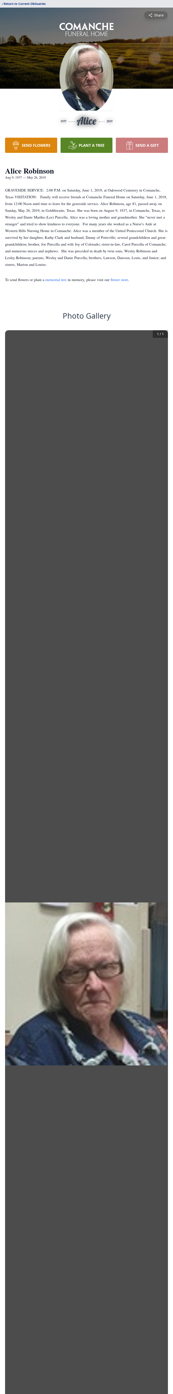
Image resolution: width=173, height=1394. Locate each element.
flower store (119, 279)
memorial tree (56, 279)
